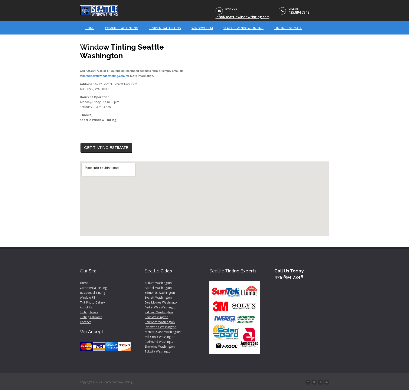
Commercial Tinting (121, 28)
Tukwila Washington (158, 351)
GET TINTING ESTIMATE (106, 147)
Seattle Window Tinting (243, 28)
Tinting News (89, 312)
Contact (92, 41)
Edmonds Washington (160, 293)
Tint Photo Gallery (92, 302)
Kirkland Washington (159, 312)
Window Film (202, 28)
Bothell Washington (158, 288)
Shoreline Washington (160, 346)
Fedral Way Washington (161, 307)
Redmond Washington (160, 342)
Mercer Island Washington (163, 332)
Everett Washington (158, 297)
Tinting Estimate (288, 28)
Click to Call (92, 132)
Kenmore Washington (160, 322)
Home (89, 28)
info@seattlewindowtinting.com (242, 16)
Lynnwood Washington (160, 327)
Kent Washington (156, 317)
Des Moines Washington (162, 302)
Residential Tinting (165, 28)
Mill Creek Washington (160, 337)
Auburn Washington (158, 283)
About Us (86, 307)
